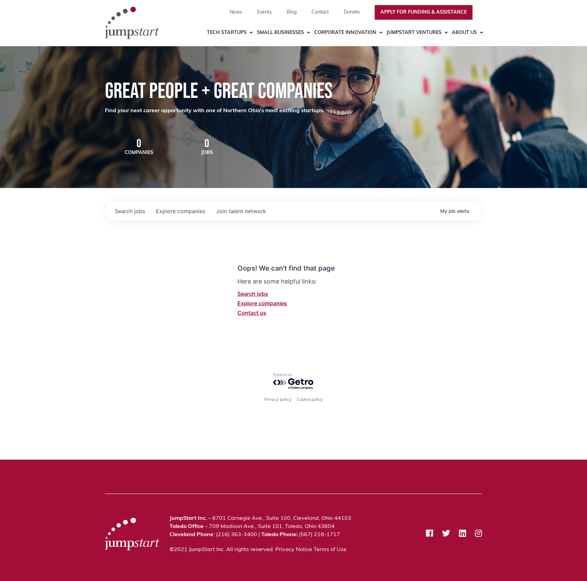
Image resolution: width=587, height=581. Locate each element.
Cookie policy (310, 399)
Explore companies (262, 303)
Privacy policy (277, 399)
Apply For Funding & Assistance (423, 12)
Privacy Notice (293, 549)
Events (264, 12)
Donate (352, 12)
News (236, 12)
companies (180, 211)
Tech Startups (227, 32)
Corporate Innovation (345, 32)
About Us (464, 32)
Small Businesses (280, 32)
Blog (292, 12)
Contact (320, 12)
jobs (130, 211)
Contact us (251, 312)
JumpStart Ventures (414, 32)
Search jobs (252, 293)
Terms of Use (330, 549)
